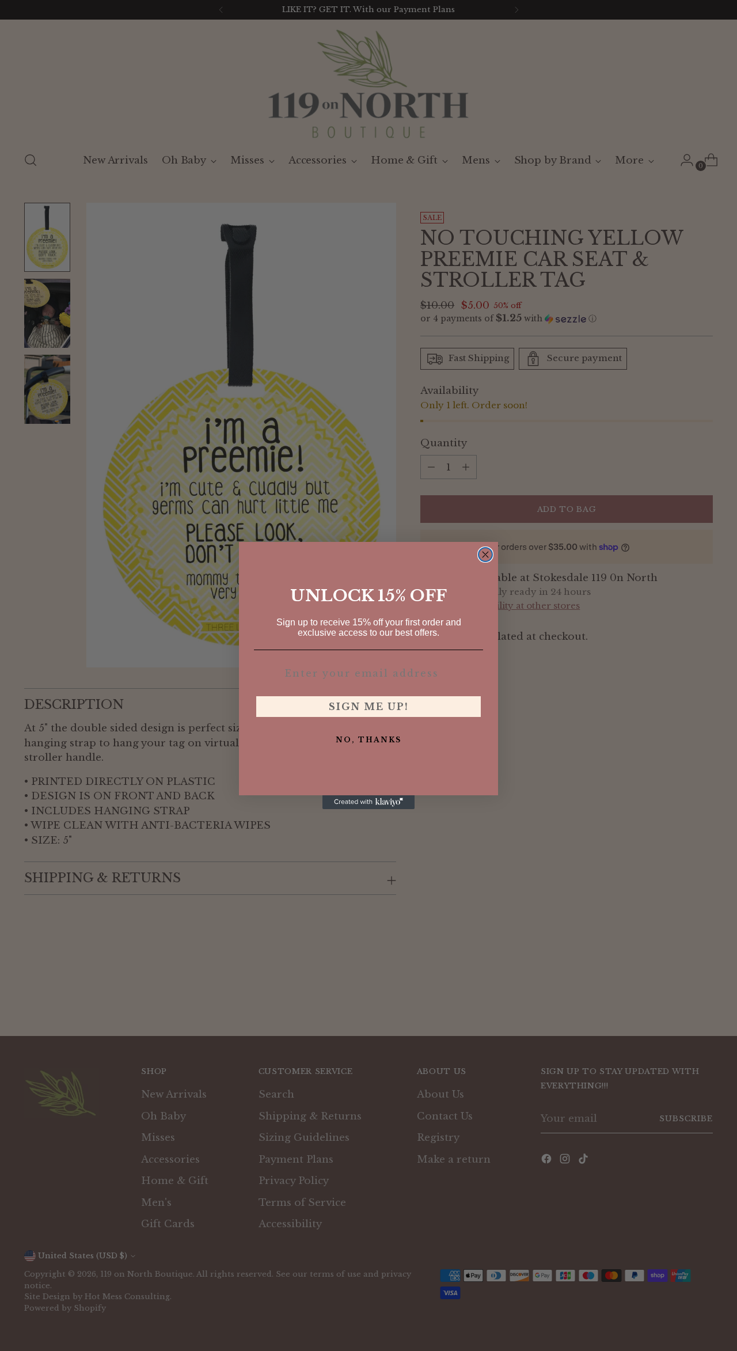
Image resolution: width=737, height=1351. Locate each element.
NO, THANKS (368, 739)
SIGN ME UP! (369, 706)
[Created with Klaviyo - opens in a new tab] (368, 802)
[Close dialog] (485, 554)
